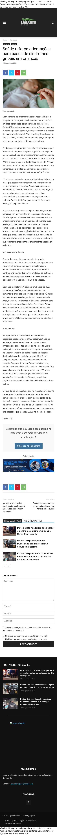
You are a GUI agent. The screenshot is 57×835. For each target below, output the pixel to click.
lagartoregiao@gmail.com (22, 783)
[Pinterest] (17, 72)
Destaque (13, 40)
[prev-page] (4, 566)
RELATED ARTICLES (12, 521)
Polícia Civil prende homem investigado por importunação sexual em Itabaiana (32, 543)
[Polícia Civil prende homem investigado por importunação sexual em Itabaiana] (9, 543)
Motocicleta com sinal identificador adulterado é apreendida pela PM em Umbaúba (14, 507)
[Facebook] (5, 72)
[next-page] (8, 566)
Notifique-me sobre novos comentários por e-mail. (26, 636)
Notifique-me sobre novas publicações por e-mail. (26, 639)
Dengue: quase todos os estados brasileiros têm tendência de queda (43, 506)
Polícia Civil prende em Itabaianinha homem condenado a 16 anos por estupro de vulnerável (35, 556)
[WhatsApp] (23, 72)
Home (5, 40)
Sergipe (14, 44)
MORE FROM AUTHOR (33, 521)
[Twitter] (11, 72)
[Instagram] (28, 802)
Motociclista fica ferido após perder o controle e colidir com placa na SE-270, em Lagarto (35, 531)
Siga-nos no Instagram (28, 445)
